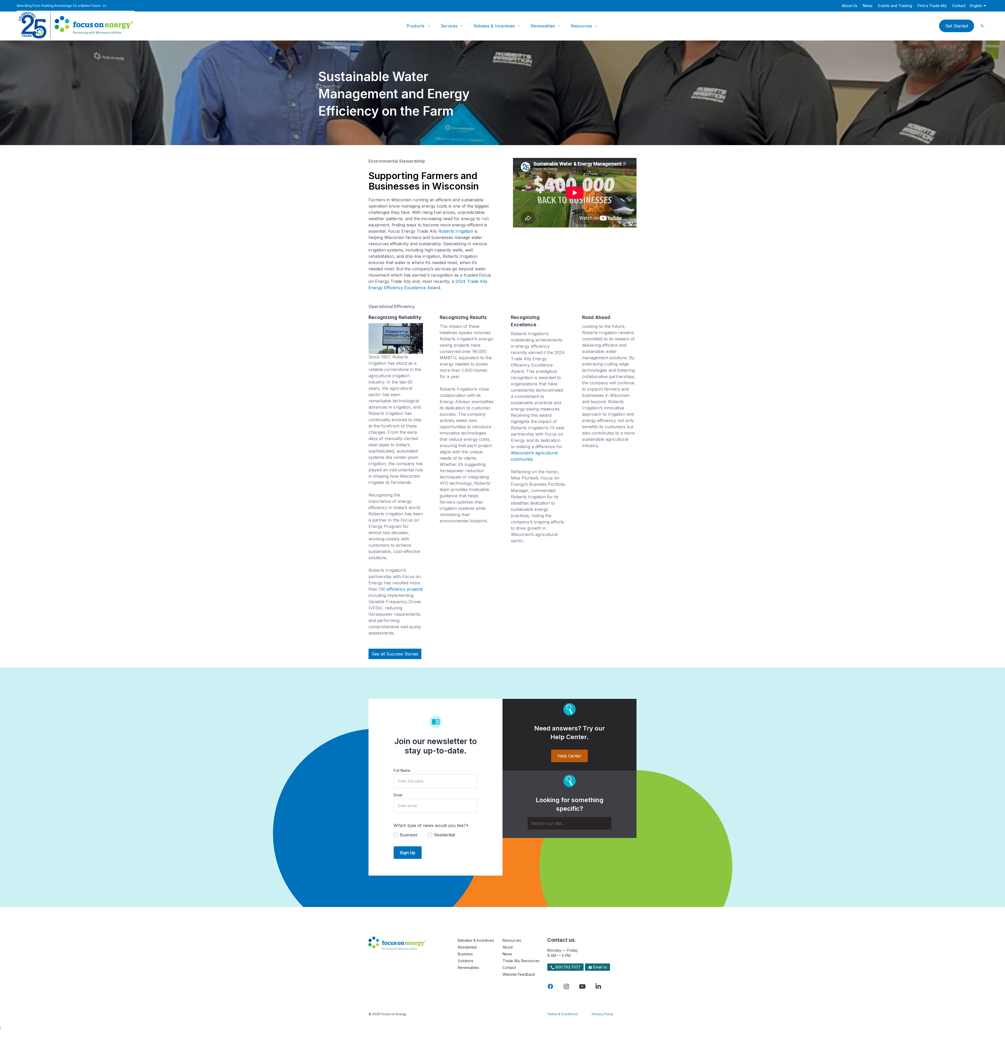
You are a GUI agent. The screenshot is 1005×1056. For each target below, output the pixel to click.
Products (415, 25)
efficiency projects (405, 589)
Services (448, 25)
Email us (599, 967)
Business (465, 954)
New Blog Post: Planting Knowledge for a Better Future (62, 5)
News (868, 5)
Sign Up (407, 852)
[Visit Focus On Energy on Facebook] (550, 986)
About (507, 947)
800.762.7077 (567, 967)
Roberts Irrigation (455, 231)
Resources (581, 25)
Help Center (569, 755)
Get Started (956, 25)
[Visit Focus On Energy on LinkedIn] (598, 986)
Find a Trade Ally (932, 5)
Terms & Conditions (562, 1014)
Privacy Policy (602, 1014)
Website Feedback (518, 974)
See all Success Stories (395, 654)
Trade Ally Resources (521, 960)
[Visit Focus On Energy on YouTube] (582, 986)
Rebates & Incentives (494, 25)
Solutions (465, 960)
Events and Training (895, 5)
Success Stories (332, 47)
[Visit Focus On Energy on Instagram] (566, 986)
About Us (849, 5)
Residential (467, 947)
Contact (958, 5)
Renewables (543, 25)
